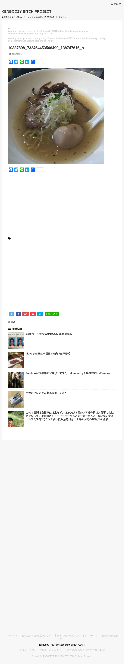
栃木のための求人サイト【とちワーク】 (77, 635)
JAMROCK (11, 635)
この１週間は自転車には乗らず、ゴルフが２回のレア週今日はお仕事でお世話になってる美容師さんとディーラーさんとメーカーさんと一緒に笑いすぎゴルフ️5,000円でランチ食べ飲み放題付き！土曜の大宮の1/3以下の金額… (70, 416)
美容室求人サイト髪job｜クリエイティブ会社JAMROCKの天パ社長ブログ (62, 649)
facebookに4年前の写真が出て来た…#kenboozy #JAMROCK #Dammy (68, 373)
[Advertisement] (62, 206)
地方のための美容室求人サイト (37, 635)
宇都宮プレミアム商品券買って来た (46, 392)
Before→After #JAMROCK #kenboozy (49, 333)
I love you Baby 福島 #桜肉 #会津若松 (48, 353)
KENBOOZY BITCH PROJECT (26, 11)
